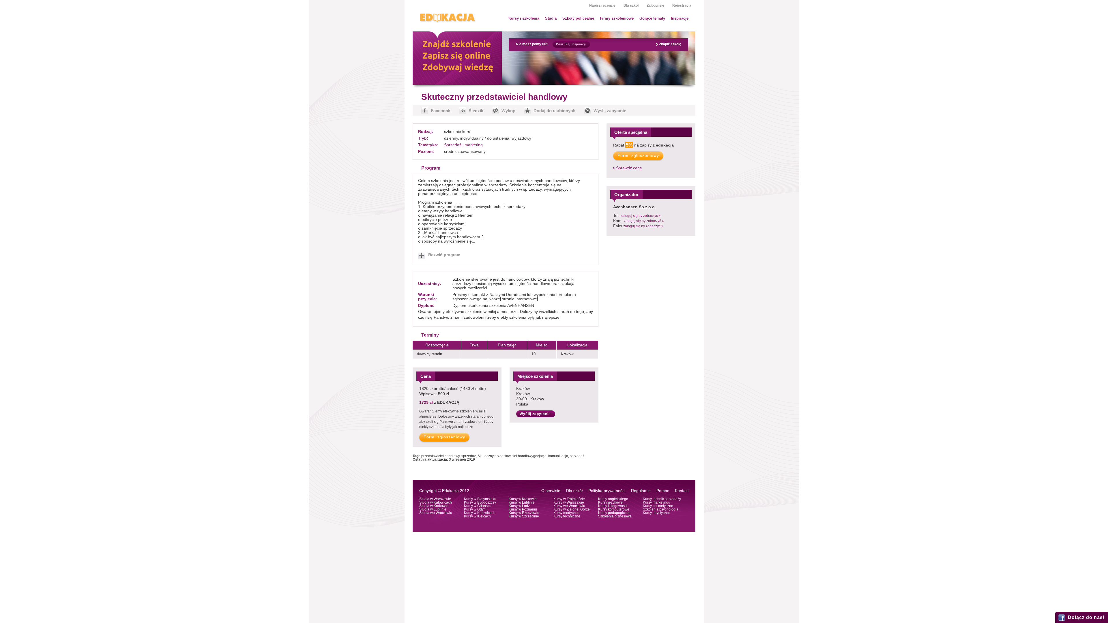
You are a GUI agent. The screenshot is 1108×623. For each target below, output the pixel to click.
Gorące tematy (652, 18)
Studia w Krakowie (433, 506)
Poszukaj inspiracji (571, 44)
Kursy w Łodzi (520, 506)
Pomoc (662, 491)
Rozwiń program (444, 255)
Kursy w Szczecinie (524, 516)
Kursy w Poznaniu (523, 509)
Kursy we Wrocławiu (569, 506)
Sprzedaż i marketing (463, 145)
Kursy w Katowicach (479, 513)
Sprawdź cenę (629, 168)
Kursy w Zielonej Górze (571, 509)
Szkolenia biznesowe (615, 516)
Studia (551, 18)
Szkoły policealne (578, 18)
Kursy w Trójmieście (569, 499)
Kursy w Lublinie (522, 502)
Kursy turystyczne (656, 513)
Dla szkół (631, 5)
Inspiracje (679, 18)
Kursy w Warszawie (568, 502)
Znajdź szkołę (670, 44)
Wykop (508, 110)
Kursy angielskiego (613, 499)
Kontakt (682, 491)
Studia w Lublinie (432, 509)
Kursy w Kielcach (477, 516)
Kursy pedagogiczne (614, 513)
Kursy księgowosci (612, 506)
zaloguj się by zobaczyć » (641, 215)
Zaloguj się (655, 5)
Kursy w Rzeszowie (524, 513)
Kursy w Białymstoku (480, 499)
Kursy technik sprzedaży (662, 499)
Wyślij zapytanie (610, 110)
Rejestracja (681, 5)
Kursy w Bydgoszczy (480, 502)
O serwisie (550, 491)
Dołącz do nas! (1086, 617)
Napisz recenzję (602, 5)
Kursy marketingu (656, 502)
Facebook (440, 110)
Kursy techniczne (566, 516)
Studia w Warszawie (435, 499)
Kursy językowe (610, 502)
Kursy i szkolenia (523, 18)
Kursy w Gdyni (475, 509)
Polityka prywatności (606, 491)
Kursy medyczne (566, 513)
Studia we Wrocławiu (435, 513)
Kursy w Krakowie (523, 499)
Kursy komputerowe (613, 509)
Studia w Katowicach (435, 502)
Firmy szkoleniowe (617, 18)
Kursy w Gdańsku (477, 506)
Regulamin (641, 491)
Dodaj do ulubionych (554, 110)
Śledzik (476, 110)
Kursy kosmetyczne (658, 506)
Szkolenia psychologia (660, 509)
